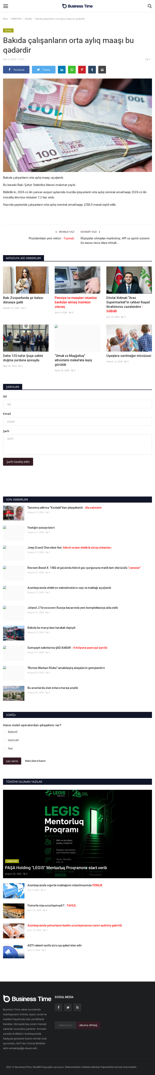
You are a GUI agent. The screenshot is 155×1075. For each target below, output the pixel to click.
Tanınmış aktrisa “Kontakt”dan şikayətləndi (64, 507)
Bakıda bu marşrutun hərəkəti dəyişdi (51, 627)
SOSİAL (28, 18)
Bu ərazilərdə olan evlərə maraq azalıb (52, 687)
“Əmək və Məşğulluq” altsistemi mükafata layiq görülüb (73, 360)
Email (7, 414)
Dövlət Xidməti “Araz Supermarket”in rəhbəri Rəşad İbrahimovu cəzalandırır (128, 304)
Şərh (6, 431)
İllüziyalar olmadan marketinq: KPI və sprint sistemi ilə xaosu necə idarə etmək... (115, 241)
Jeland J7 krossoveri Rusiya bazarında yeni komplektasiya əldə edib (72, 607)
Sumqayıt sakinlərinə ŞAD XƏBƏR (67, 647)
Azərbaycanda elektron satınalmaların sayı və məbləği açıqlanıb (69, 587)
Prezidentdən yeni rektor (51, 238)
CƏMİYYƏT (16, 18)
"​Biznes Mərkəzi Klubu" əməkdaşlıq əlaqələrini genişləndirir (66, 668)
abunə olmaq (88, 1025)
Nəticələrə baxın (35, 761)
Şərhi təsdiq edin (18, 462)
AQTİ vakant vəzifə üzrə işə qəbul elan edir (54, 945)
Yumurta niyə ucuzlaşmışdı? (51, 905)
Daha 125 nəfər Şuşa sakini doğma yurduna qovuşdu (23, 358)
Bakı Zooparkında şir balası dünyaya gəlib (23, 300)
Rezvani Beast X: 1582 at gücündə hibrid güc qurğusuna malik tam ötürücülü (84, 567)
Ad (5, 396)
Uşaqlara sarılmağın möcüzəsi (128, 356)
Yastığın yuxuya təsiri (41, 527)
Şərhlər (12, 387)
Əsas (5, 18)
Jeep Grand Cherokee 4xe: (69, 547)
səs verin (12, 761)
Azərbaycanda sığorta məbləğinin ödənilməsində (64, 885)
